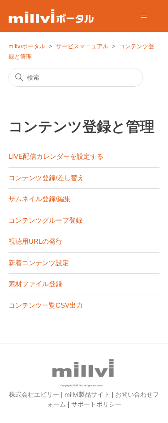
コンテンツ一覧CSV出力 (46, 305)
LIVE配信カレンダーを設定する (56, 156)
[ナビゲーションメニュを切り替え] (143, 16)
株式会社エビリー (34, 394)
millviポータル (27, 46)
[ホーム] (51, 16)
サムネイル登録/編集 (40, 199)
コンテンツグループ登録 (45, 220)
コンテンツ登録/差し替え (46, 178)
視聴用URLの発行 (35, 241)
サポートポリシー (96, 404)
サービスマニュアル (82, 46)
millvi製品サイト (87, 394)
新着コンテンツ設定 (39, 262)
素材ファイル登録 (35, 284)
